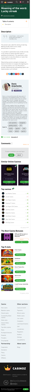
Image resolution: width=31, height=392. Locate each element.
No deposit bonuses (6, 332)
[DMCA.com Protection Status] (13, 384)
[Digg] (12, 74)
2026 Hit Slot (18, 275)
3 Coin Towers (18, 249)
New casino (4, 308)
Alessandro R (14, 137)
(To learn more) (11, 389)
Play (9, 182)
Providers (3, 338)
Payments (20, 310)
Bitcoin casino (21, 313)
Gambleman (17, 258)
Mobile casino (20, 316)
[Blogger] (7, 74)
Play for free (21, 254)
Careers (3, 355)
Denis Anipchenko (17, 85)
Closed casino (5, 313)
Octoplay (16, 285)
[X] (23, 74)
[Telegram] (20, 74)
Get (21, 242)
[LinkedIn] (14, 74)
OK (25, 389)
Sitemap (19, 337)
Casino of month (21, 308)
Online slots (4, 320)
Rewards (3, 335)
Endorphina (17, 251)
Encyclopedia (4, 340)
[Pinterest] (16, 74)
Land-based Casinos (22, 324)
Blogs (18, 347)
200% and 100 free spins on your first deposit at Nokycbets (21, 235)
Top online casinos (6, 327)
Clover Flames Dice (19, 267)
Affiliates (3, 358)
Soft (18, 326)
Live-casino (20, 318)
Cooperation (4, 347)
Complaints (20, 321)
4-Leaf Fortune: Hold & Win (21, 284)
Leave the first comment (8, 15)
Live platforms (21, 340)
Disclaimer (4, 350)
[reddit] (18, 74)
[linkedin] (12, 90)
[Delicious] (9, 74)
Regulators (20, 332)
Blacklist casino (5, 310)
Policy (2, 352)
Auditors (19, 334)
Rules (2, 330)
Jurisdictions (20, 329)
